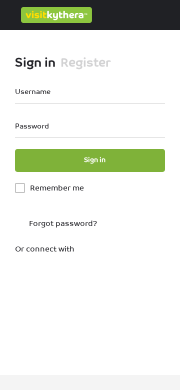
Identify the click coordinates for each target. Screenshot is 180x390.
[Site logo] (57, 15)
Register (85, 62)
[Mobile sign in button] (130, 14)
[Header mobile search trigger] (170, 14)
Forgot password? (62, 223)
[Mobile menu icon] (10, 15)
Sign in (35, 62)
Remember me (57, 188)
